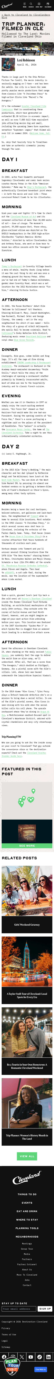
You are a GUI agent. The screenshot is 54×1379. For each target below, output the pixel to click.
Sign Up (45, 1308)
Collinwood (7, 333)
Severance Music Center (18, 429)
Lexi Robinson (26, 60)
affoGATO (9, 572)
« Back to (26, 16)
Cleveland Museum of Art (23, 216)
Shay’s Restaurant (36, 187)
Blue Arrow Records (24, 340)
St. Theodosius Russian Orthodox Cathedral (24, 566)
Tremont (34, 516)
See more (27, 845)
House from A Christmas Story (24, 536)
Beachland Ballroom (36, 336)
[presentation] (27, 833)
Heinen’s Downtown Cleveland (37, 598)
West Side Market (10, 480)
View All (27, 1156)
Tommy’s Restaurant (12, 266)
